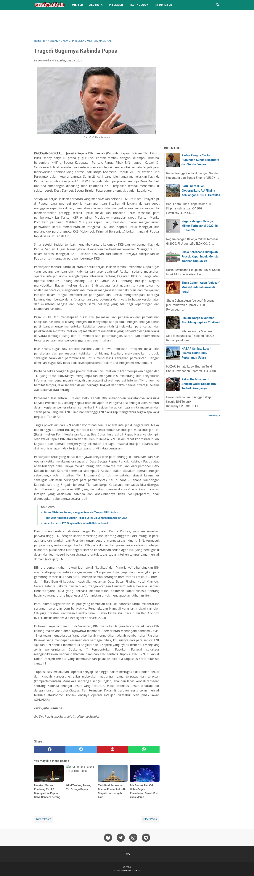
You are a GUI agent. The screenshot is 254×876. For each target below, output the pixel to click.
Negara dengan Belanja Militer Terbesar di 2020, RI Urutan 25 (199, 226)
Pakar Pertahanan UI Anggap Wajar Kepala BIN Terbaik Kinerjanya (198, 384)
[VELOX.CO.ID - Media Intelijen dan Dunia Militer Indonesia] (49, 5)
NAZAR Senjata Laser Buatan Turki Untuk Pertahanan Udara (196, 353)
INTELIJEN (116, 4)
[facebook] (49, 749)
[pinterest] (112, 749)
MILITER (77, 4)
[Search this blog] (218, 5)
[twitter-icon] (121, 838)
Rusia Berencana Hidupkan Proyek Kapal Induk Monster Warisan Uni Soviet (200, 256)
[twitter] (81, 749)
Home (127, 854)
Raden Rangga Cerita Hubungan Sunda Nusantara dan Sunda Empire (200, 160)
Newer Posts (43, 819)
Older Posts (150, 819)
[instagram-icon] (133, 838)
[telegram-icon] (146, 838)
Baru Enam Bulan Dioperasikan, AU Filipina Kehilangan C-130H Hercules (200, 190)
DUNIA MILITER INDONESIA (127, 870)
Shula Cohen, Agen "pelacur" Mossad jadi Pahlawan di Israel (200, 287)
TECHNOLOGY (138, 4)
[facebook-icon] (108, 838)
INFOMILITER (163, 4)
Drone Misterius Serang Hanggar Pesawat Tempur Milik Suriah (81, 512)
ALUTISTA (95, 4)
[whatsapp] (144, 749)
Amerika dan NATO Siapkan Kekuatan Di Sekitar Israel (76, 523)
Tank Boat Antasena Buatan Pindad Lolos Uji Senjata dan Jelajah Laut (85, 517)
